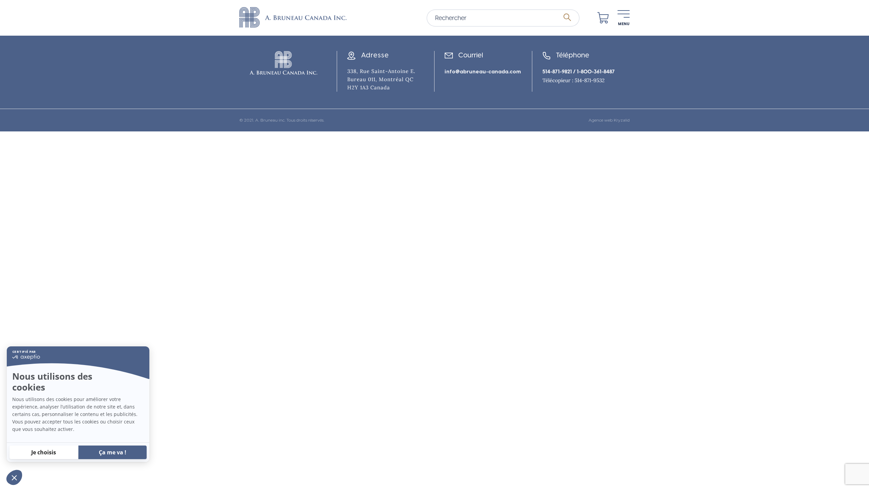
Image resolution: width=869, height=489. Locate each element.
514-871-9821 (557, 72)
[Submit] (567, 17)
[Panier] (603, 18)
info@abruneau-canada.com (483, 72)
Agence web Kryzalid (609, 120)
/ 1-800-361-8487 (593, 72)
